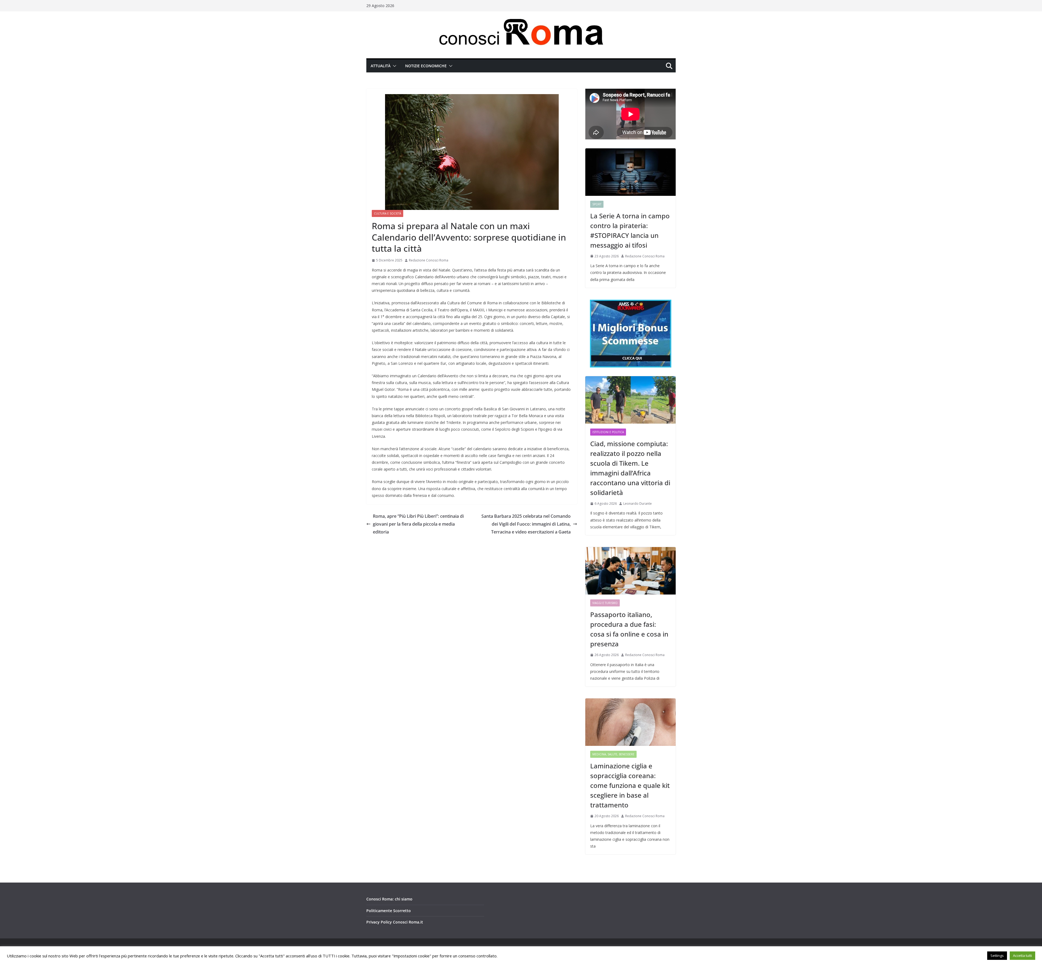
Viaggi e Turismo (605, 603)
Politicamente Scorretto (388, 910)
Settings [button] (997, 955)
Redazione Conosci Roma (428, 260)
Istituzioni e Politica (608, 432)
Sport (596, 204)
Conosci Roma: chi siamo (389, 899)
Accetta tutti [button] (1022, 955)
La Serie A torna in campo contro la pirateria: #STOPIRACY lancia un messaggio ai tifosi (630, 230)
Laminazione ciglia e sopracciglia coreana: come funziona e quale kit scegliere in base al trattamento (630, 785)
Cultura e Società (387, 213)
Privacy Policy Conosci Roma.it (394, 922)
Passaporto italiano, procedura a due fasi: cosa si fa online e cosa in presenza (629, 629)
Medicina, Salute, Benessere (613, 754)
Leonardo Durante (637, 503)
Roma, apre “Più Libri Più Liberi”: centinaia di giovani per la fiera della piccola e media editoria (418, 524)
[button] (393, 66)
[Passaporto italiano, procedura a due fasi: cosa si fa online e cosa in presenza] (630, 571)
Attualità (380, 65)
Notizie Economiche (426, 65)
